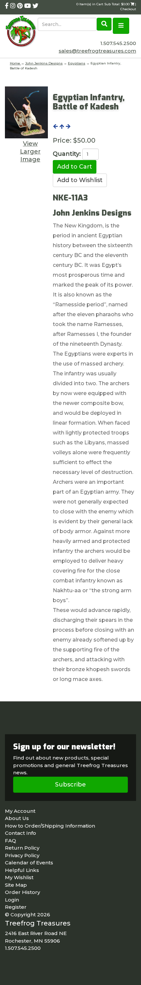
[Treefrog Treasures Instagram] (13, 6)
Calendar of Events (29, 862)
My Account (20, 811)
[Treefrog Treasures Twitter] (35, 6)
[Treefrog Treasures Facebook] (7, 6)
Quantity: (67, 153)
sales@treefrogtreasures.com (97, 51)
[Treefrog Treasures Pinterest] (20, 6)
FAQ (10, 840)
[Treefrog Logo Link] (21, 32)
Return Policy (22, 848)
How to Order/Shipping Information (50, 826)
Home (15, 63)
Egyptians (76, 63)
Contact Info (20, 833)
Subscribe (70, 784)
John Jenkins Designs (44, 63)
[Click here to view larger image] (26, 112)
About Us (17, 818)
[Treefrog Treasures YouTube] (28, 6)
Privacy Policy (22, 855)
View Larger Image (30, 151)
